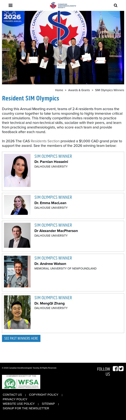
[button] (10, 5)
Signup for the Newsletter (26, 408)
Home (59, 90)
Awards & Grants (79, 90)
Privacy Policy (15, 399)
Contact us (12, 394)
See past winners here (21, 338)
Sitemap (48, 403)
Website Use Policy (19, 403)
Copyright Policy (43, 394)
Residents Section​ (45, 141)
